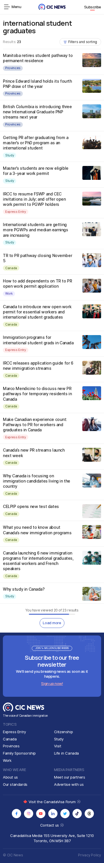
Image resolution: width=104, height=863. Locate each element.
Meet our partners (69, 777)
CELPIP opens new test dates (31, 506)
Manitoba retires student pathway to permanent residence (38, 58)
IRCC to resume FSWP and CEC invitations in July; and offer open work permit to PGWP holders (34, 199)
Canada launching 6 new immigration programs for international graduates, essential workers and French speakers (38, 560)
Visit (57, 746)
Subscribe (92, 7)
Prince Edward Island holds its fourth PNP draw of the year (37, 84)
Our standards (15, 784)
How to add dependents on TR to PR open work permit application (37, 283)
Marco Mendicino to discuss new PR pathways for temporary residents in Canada (37, 393)
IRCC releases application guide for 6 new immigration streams (38, 366)
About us (10, 777)
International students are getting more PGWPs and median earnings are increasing (35, 229)
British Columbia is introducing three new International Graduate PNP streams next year (37, 111)
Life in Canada (66, 753)
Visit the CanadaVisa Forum (53, 801)
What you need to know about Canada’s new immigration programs (37, 530)
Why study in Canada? (24, 589)
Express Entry (15, 212)
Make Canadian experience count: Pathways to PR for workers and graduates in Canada (35, 424)
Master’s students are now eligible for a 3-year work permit (35, 171)
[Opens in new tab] (16, 813)
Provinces (13, 68)
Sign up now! (52, 683)
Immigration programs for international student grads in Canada (38, 340)
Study (9, 155)
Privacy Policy (89, 855)
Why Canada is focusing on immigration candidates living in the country (36, 481)
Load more (52, 622)
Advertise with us (68, 784)
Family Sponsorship (19, 753)
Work (9, 293)
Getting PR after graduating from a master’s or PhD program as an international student (35, 142)
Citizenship (63, 731)
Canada (11, 268)
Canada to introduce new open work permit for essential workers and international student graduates (37, 311)
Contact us (50, 825)
